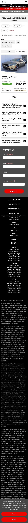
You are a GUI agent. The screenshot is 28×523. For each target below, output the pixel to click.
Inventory (12, 200)
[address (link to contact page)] (2, 2)
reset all (11, 30)
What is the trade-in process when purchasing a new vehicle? (12, 133)
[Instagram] (15, 242)
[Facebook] (12, 242)
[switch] (26, 2)
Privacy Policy (14, 509)
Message (9, 181)
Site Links (13, 204)
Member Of (12, 209)
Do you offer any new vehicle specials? (12, 119)
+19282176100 (14, 230)
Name (8, 154)
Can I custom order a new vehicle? (11, 126)
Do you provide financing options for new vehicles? (11, 141)
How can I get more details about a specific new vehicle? (12, 113)
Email (8, 163)
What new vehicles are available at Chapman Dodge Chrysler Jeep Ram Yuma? (12, 105)
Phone (5, 172)
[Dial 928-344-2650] (5, 2)
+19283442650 (14, 224)
